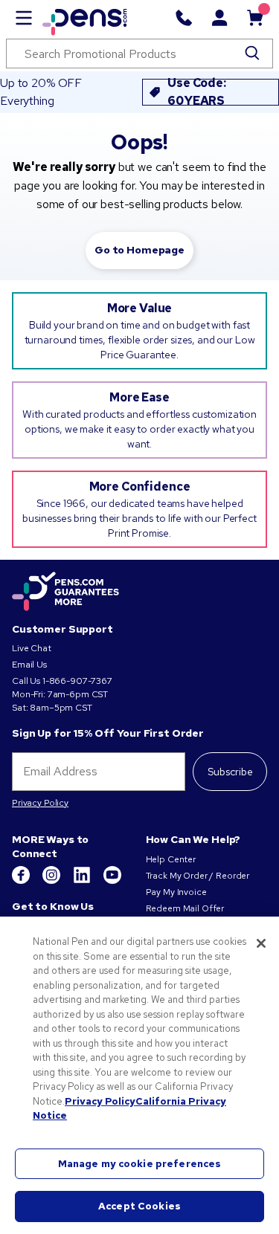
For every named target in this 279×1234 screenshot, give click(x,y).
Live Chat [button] (31, 648)
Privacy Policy (40, 803)
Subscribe (230, 771)
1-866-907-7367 (77, 681)
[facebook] (22, 881)
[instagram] (52, 881)
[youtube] (112, 881)
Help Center (171, 859)
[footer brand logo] (65, 592)
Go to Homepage (139, 249)
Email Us (29, 665)
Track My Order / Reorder (198, 876)
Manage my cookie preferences (140, 1163)
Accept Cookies (139, 1206)
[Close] (261, 943)
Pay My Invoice (176, 892)
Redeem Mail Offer (185, 908)
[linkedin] (83, 881)
